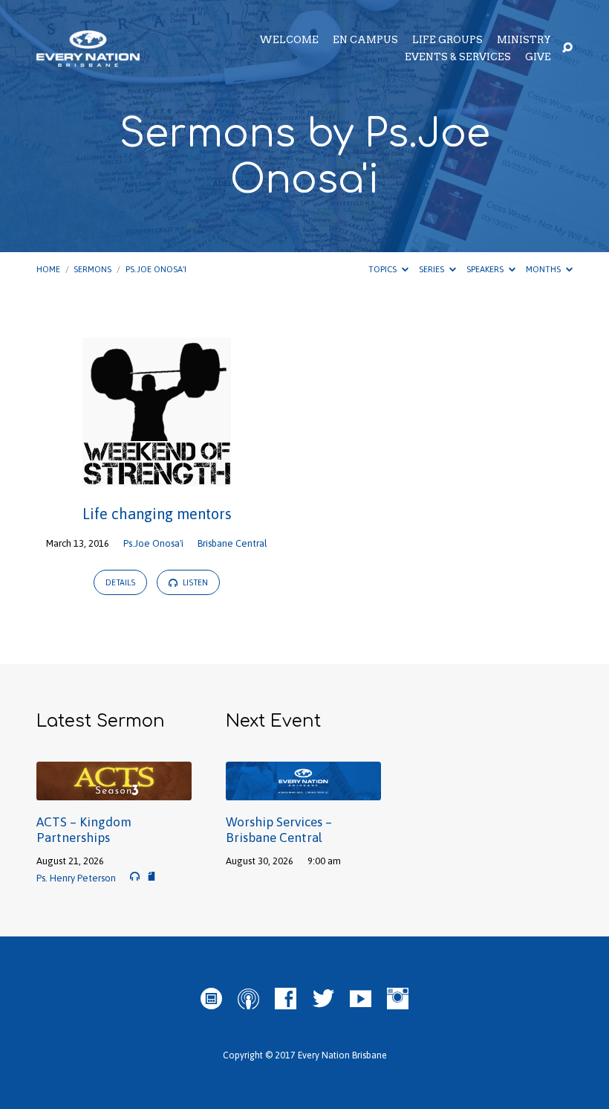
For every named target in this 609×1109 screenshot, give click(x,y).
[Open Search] (567, 48)
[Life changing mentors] (156, 476)
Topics (383, 269)
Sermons (92, 269)
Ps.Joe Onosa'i (156, 269)
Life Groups (447, 40)
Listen (194, 582)
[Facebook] (285, 999)
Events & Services (458, 57)
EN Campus (365, 40)
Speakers (486, 269)
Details (120, 582)
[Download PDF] (151, 876)
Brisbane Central (232, 543)
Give (538, 57)
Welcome (289, 40)
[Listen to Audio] (135, 876)
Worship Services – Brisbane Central (279, 829)
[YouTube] (360, 999)
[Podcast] (248, 999)
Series (432, 269)
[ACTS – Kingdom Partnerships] (114, 791)
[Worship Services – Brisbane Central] (303, 791)
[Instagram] (397, 999)
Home (48, 269)
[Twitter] (323, 999)
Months (544, 269)
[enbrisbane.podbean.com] (211, 999)
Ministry (524, 40)
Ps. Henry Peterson (76, 878)
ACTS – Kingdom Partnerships (83, 829)
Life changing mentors (157, 513)
